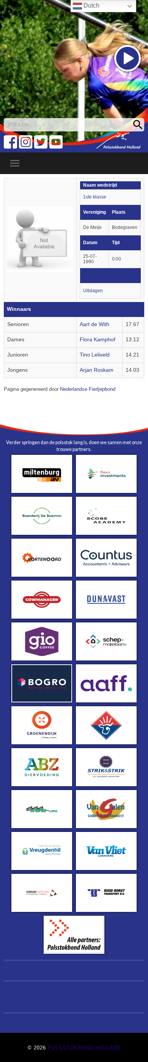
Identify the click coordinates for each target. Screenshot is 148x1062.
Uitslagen (93, 290)
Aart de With (94, 324)
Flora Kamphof (97, 339)
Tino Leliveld (95, 355)
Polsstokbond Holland (84, 1048)
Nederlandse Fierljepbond (87, 389)
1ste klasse (94, 197)
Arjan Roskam (96, 370)
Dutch (90, 5)
